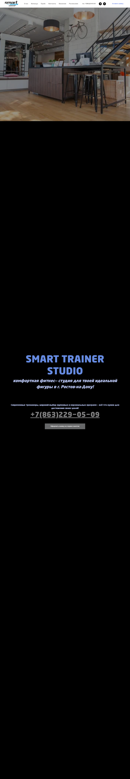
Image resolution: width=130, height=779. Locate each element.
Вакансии (62, 4)
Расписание (73, 4)
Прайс (43, 4)
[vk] (104, 3)
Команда (34, 4)
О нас (26, 4)
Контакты (52, 4)
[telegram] (100, 3)
